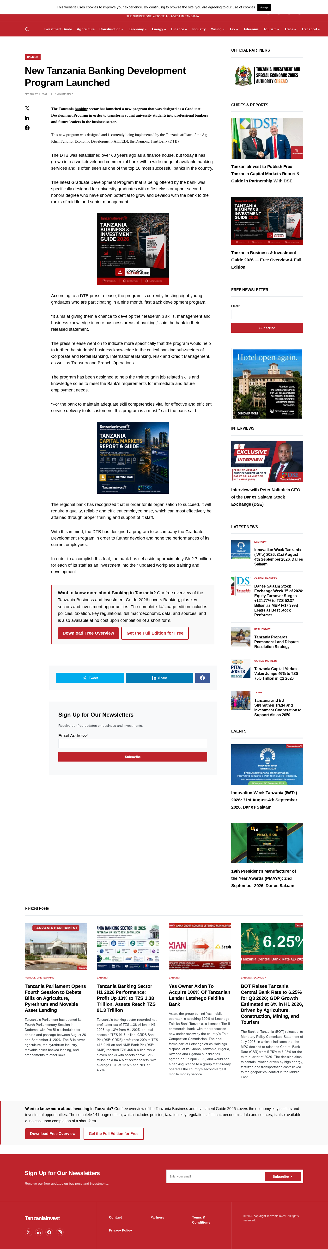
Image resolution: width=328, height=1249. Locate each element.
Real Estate (262, 629)
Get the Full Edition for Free (155, 633)
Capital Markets (265, 578)
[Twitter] (28, 1232)
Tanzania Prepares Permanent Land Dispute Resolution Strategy (276, 642)
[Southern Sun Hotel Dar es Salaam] (267, 384)
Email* (235, 306)
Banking (32, 57)
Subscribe (281, 1176)
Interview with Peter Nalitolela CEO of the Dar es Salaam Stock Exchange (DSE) (265, 497)
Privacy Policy (120, 1230)
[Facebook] (49, 1232)
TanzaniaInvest (42, 1218)
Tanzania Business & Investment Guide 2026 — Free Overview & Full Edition (266, 260)
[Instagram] (60, 1232)
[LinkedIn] (39, 1232)
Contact (115, 1217)
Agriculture (33, 977)
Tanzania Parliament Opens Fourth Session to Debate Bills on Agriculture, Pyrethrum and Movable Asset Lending (55, 998)
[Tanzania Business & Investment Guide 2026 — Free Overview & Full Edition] (267, 220)
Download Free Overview (88, 633)
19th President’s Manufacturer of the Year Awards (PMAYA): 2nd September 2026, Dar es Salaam (263, 878)
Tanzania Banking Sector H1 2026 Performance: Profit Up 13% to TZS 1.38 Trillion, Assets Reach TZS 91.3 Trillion (126, 998)
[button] (27, 29)
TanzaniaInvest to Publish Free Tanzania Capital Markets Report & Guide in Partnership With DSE (265, 173)
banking (81, 109)
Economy (260, 541)
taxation (82, 613)
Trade (258, 692)
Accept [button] (264, 7)
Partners (157, 1217)
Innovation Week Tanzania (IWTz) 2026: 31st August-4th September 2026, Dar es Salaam (264, 800)
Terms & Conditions (201, 1219)
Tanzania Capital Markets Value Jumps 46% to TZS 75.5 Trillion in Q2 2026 (276, 673)
